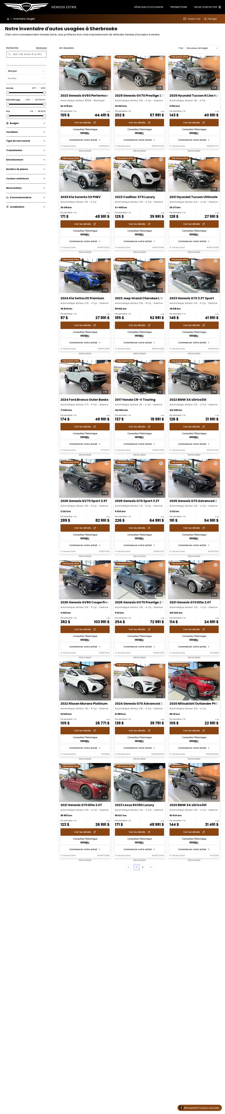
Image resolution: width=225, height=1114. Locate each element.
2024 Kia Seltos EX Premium (82, 298)
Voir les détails (82, 122)
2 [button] (142, 867)
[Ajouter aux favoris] (106, 58)
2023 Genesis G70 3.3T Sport (191, 298)
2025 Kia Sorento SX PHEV (80, 197)
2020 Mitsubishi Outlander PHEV (194, 704)
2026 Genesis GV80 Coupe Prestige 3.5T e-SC (96, 602)
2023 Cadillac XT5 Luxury (135, 197)
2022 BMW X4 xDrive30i (187, 399)
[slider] (7, 92)
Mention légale (85, 151)
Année (9, 88)
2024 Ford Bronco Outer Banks (84, 399)
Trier (180, 48)
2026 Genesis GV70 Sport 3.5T (83, 501)
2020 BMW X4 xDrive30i (187, 805)
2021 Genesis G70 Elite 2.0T (190, 602)
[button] (151, 867)
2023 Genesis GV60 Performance (86, 96)
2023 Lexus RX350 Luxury (134, 805)
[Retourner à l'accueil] (8, 19)
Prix (8, 111)
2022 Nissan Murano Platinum (84, 704)
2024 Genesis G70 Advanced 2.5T (141, 704)
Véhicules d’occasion (148, 7)
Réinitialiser (41, 48)
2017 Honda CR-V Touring (135, 399)
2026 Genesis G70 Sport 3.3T (137, 501)
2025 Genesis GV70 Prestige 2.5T (140, 96)
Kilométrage (13, 99)
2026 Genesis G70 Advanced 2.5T (195, 501)
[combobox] (26, 71)
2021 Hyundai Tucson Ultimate (193, 197)
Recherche (12, 47)
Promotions (178, 7)
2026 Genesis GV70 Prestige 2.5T (140, 602)
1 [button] (136, 867)
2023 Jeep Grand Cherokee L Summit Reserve (150, 298)
